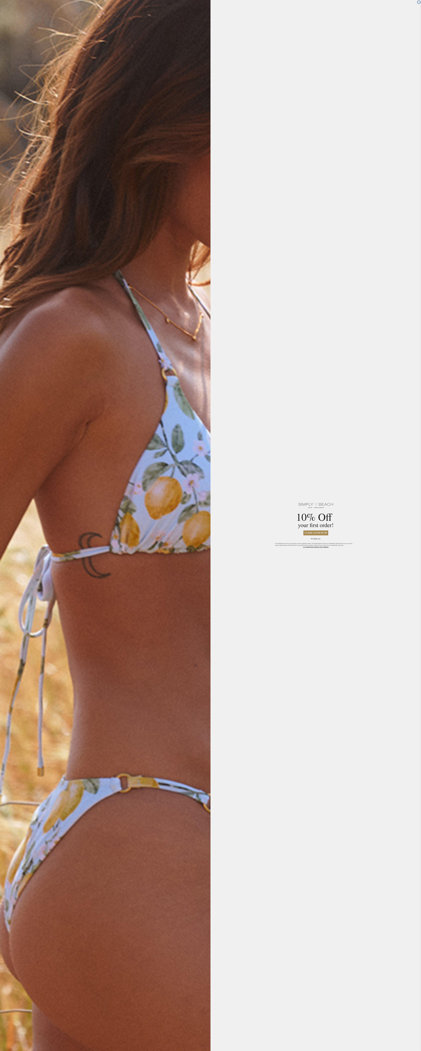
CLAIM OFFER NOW (315, 532)
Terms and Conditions (322, 547)
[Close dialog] (418, 2)
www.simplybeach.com (309, 547)
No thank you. (316, 538)
